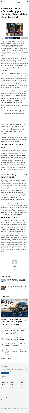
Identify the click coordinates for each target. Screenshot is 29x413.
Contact (19, 406)
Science (22, 380)
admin (3, 19)
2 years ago (11, 291)
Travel (21, 386)
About (2, 406)
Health (12, 379)
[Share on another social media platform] (24, 38)
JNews (5, 408)
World (21, 387)
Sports (21, 382)
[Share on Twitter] (16, 38)
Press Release (8, 6)
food (2, 386)
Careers (14, 406)
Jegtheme (3, 409)
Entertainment (4, 382)
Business (3, 380)
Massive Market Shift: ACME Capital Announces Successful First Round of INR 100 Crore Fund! (16, 281)
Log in (2, 393)
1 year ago (10, 283)
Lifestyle (12, 380)
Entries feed (4, 395)
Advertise (8, 406)
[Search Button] (27, 2)
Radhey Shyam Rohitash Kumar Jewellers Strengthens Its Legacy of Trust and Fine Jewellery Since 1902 (15, 332)
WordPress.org (4, 399)
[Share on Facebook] (9, 38)
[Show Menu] (1, 2)
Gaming (3, 387)
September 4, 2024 (11, 19)
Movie (11, 382)
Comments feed (4, 397)
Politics (12, 387)
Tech (21, 384)
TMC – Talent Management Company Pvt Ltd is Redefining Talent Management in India (17, 288)
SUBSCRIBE (5, 373)
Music (11, 384)
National (12, 386)
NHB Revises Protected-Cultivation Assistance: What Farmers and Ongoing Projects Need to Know (16, 351)
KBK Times (14, 2)
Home (2, 6)
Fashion (3, 384)
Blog (2, 379)
